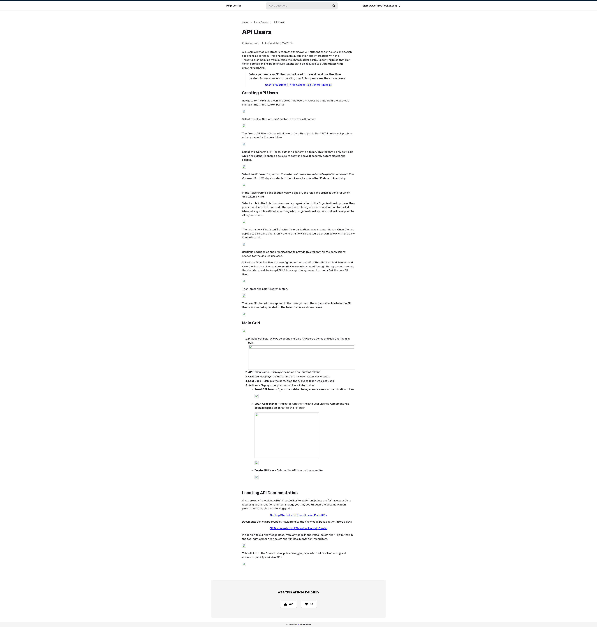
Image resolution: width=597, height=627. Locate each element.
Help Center (233, 5)
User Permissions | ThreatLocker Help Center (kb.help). (298, 84)
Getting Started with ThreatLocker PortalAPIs (298, 515)
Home (245, 22)
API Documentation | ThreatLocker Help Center (298, 528)
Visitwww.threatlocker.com (380, 5)
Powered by (292, 624)
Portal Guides (261, 22)
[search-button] (333, 5)
